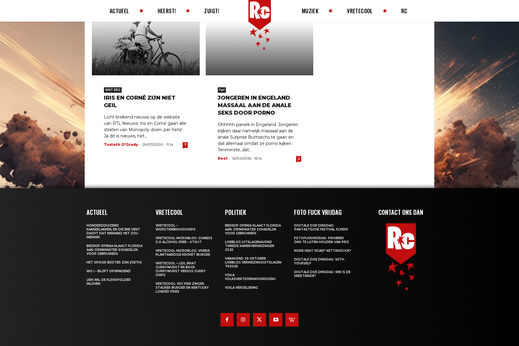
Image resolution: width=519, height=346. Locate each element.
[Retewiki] (292, 319)
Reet (223, 158)
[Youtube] (275, 319)
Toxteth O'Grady (121, 144)
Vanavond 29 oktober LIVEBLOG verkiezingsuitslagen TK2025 (253, 262)
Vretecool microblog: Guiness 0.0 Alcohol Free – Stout (184, 240)
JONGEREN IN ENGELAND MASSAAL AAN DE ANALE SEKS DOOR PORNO (254, 105)
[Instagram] (243, 319)
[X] (259, 319)
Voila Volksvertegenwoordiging (250, 277)
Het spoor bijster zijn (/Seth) (114, 262)
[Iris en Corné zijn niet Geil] (146, 48)
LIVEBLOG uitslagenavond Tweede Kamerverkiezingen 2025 (249, 246)
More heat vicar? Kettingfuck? (322, 251)
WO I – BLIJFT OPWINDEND (108, 271)
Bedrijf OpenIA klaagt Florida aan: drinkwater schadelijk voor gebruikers (114, 250)
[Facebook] (227, 319)
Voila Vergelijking (241, 288)
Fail (222, 90)
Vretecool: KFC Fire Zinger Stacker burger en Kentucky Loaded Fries (182, 287)
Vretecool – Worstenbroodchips (176, 227)
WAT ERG (112, 90)
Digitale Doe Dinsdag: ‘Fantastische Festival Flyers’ (321, 227)
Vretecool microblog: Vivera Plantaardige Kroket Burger (183, 253)
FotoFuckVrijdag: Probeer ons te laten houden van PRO (321, 240)
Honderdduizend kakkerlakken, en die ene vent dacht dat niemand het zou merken (113, 231)
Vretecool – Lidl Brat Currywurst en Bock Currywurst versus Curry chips (181, 269)
